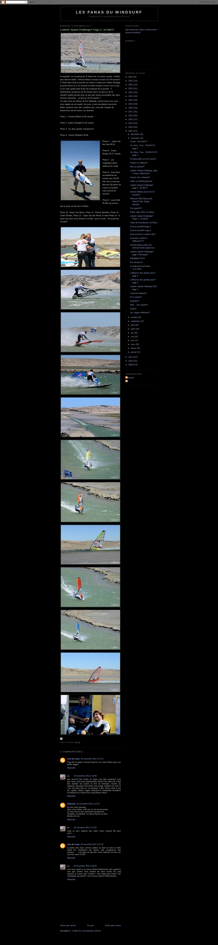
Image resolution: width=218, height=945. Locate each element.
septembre (135, 321)
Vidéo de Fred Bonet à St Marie (143, 223)
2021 (130, 96)
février (134, 348)
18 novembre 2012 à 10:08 (85, 776)
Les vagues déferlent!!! (140, 312)
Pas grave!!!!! (136, 208)
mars (133, 344)
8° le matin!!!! (136, 297)
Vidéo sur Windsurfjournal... (142, 181)
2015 (130, 119)
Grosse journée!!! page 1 (140, 230)
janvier (134, 352)
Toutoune (130, 378)
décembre (135, 134)
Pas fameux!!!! (136, 262)
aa (68, 776)
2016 (130, 115)
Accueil (90, 925)
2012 (130, 131)
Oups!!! (133, 309)
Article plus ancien (113, 925)
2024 (130, 85)
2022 (130, 92)
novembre (135, 138)
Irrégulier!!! (134, 301)
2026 (130, 77)
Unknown (71, 804)
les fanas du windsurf (109, 12)
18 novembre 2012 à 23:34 (85, 827)
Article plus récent (68, 925)
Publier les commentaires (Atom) (86, 931)
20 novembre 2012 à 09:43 (85, 866)
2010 (130, 361)
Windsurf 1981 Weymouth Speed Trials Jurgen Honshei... (141, 201)
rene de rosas (73, 759)
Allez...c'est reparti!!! (139, 305)
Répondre (71, 768)
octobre (134, 317)
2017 (130, 112)
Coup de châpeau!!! (138, 293)
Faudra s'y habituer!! (139, 163)
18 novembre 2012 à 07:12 (92, 759)
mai (133, 337)
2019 (130, 104)
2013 (130, 127)
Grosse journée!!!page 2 (140, 226)
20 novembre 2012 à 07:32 (92, 844)
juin (132, 333)
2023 (130, 88)
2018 (130, 108)
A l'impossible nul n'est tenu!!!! (143, 159)
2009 (130, 365)
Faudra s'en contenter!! (140, 177)
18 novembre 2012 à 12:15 (88, 804)
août (133, 325)
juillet (133, 329)
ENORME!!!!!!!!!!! (137, 258)
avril (133, 340)
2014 (130, 123)
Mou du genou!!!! (137, 167)
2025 (130, 81)
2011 (130, 357)
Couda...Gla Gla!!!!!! (138, 141)
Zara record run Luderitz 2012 (142, 234)
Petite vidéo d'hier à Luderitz (142, 212)
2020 (130, 100)
